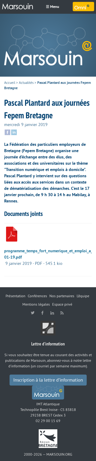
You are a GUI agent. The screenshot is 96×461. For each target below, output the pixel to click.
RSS (62, 313)
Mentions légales (36, 304)
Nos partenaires (61, 296)
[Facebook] (7, 132)
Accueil (9, 83)
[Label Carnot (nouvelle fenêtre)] (48, 328)
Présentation (15, 296)
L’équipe (83, 296)
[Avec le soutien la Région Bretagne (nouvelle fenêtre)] (48, 438)
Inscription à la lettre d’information (48, 380)
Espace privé (62, 304)
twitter (32, 313)
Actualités (26, 83)
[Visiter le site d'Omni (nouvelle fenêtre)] (83, 6)
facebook (42, 313)
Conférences (37, 296)
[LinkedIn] (14, 132)
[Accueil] (48, 45)
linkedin (52, 313)
